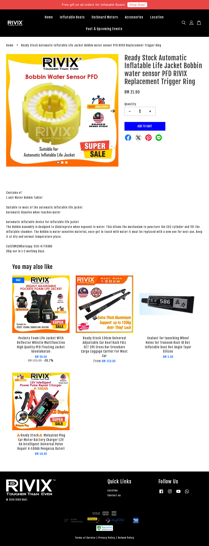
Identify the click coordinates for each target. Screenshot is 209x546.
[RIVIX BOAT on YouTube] (178, 493)
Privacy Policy (106, 537)
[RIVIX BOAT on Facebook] (161, 493)
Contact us (114, 495)
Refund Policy (126, 537)
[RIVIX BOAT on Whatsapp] (187, 493)
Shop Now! (137, 4)
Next (113, 111)
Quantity (130, 104)
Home (49, 17)
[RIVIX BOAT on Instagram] (170, 493)
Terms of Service (85, 537)
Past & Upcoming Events (104, 29)
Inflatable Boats (72, 17)
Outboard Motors (105, 17)
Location (157, 17)
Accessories (134, 17)
